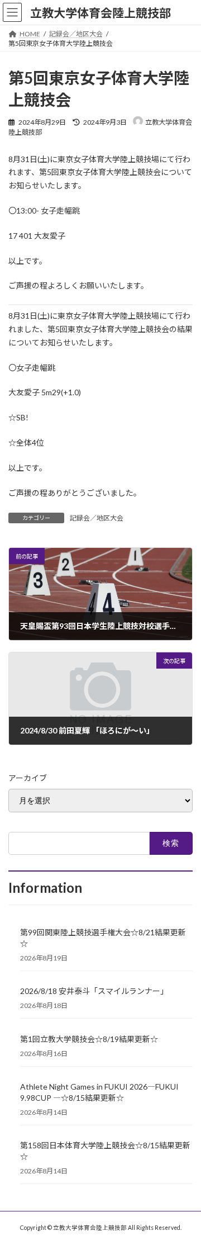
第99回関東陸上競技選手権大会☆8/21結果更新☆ (103, 937)
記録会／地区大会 (96, 518)
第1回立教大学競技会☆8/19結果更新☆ (89, 1039)
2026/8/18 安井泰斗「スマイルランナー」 (94, 991)
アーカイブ (27, 778)
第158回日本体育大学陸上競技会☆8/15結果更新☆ (105, 1150)
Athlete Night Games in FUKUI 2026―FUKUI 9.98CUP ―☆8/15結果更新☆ (99, 1092)
